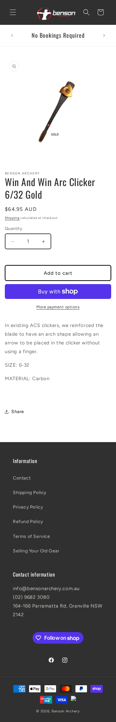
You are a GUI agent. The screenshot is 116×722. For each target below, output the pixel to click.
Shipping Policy (29, 492)
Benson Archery (66, 711)
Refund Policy (28, 521)
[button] (13, 12)
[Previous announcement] (12, 35)
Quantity (13, 228)
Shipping (12, 218)
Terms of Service (31, 536)
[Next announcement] (104, 35)
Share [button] (17, 411)
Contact (22, 478)
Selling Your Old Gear (36, 551)
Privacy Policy (28, 507)
